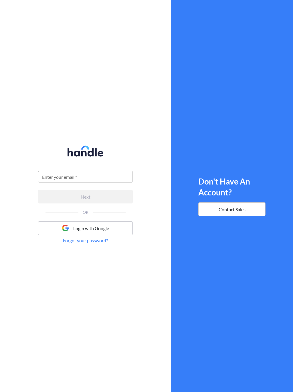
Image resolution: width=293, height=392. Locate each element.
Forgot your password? (85, 240)
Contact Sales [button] (232, 209)
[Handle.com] (85, 155)
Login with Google (91, 228)
